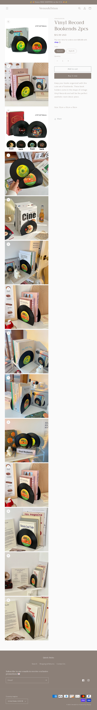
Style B (71, 51)
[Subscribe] (45, 680)
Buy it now (72, 76)
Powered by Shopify (85, 704)
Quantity (57, 56)
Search (34, 664)
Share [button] (59, 119)
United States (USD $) (15, 701)
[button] (7, 8)
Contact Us (61, 664)
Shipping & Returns (47, 664)
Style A (60, 51)
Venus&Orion (75, 704)
